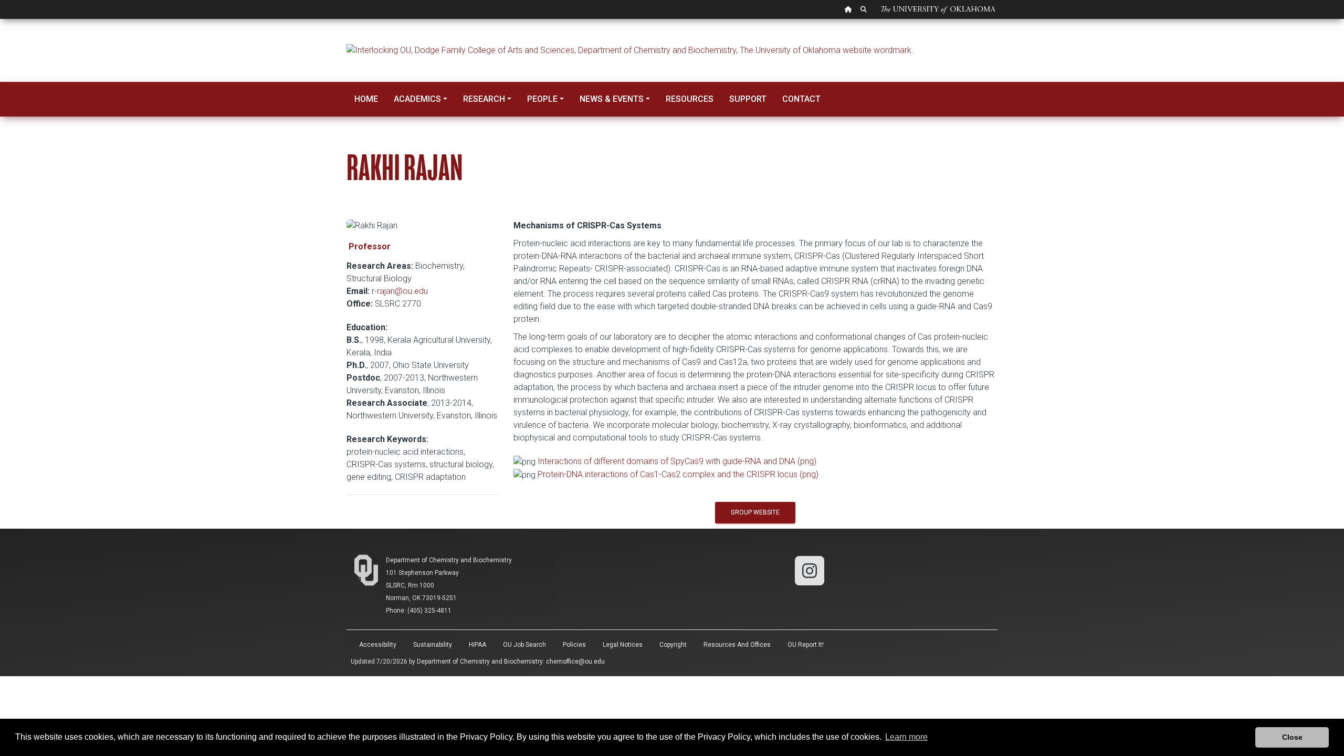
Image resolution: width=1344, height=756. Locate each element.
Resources (689, 99)
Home (366, 99)
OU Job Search (524, 644)
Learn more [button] (906, 736)
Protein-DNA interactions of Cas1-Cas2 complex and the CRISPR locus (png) (678, 474)
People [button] (542, 99)
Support (747, 99)
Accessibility (377, 644)
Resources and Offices (737, 644)
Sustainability (432, 644)
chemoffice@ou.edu (575, 661)
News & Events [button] (612, 99)
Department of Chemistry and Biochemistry (449, 560)
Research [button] (484, 99)
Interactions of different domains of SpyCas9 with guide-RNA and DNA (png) (677, 461)
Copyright (673, 644)
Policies (574, 644)
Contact (801, 99)
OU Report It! (806, 644)
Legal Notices (623, 644)
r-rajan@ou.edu (400, 291)
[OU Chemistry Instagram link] (810, 570)
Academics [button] (417, 99)
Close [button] (1292, 737)
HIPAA (477, 644)
